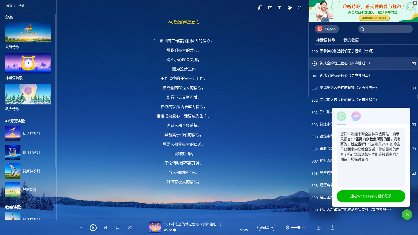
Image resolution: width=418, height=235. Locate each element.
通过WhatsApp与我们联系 (371, 196)
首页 (9, 6)
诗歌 (22, 6)
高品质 (264, 227)
